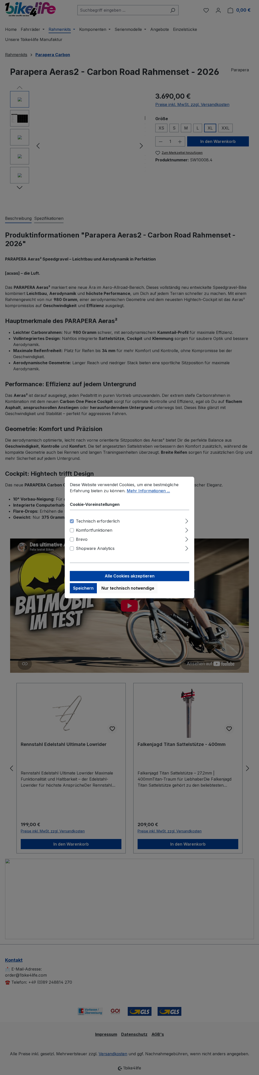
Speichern (83, 588)
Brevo (82, 539)
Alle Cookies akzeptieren (130, 576)
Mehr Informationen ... (148, 490)
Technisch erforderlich (98, 521)
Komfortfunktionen (94, 530)
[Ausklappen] (186, 520)
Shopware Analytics (95, 548)
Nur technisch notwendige (127, 588)
